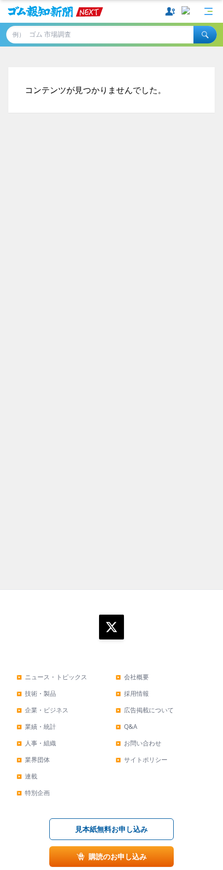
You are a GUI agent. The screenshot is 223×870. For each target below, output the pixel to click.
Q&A (126, 726)
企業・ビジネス (42, 710)
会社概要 (132, 677)
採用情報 (132, 693)
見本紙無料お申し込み (111, 829)
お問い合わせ (138, 743)
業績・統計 (36, 726)
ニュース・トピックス (52, 677)
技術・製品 (36, 693)
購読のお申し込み (118, 856)
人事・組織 (36, 743)
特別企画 (33, 792)
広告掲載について (145, 710)
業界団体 (33, 759)
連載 (27, 776)
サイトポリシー (142, 759)
